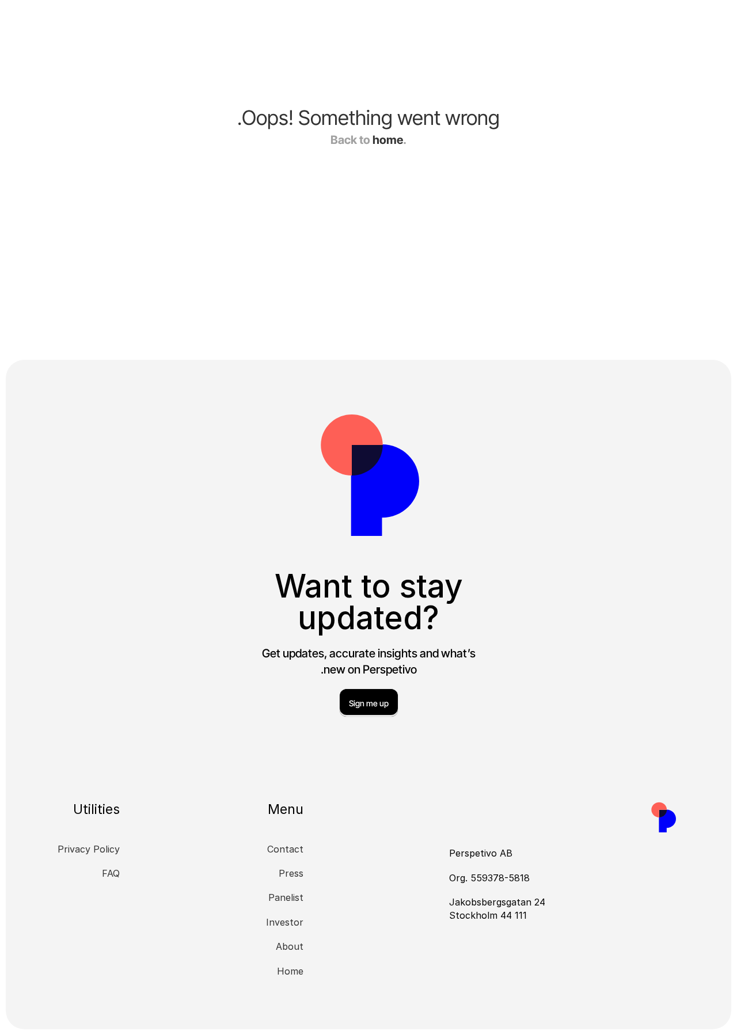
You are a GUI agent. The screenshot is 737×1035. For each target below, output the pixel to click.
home (388, 140)
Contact (285, 849)
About (289, 946)
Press (291, 873)
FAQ (111, 873)
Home (290, 971)
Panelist (285, 897)
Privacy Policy (89, 849)
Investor (284, 922)
